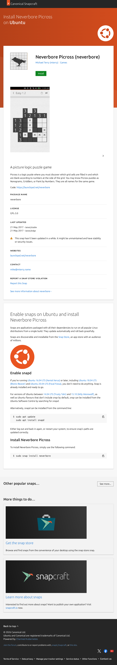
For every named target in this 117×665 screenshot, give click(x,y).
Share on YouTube (112, 651)
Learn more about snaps (24, 597)
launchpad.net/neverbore (23, 255)
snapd (54, 645)
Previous (95, 155)
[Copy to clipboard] (103, 417)
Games (63, 62)
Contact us (105, 658)
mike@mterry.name (20, 269)
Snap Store (63, 337)
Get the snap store (19, 543)
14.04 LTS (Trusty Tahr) (55, 394)
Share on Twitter (99, 651)
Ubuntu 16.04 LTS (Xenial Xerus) (44, 380)
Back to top (9, 626)
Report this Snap (18, 283)
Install (41, 73)
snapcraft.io (12, 607)
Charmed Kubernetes (27, 639)
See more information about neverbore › (30, 291)
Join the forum (10, 645)
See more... (105, 484)
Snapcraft (62, 645)
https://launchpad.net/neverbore (33, 187)
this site (73, 645)
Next (103, 155)
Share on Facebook (105, 651)
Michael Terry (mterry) (47, 62)
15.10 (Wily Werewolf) (82, 394)
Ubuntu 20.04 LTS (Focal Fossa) (45, 383)
